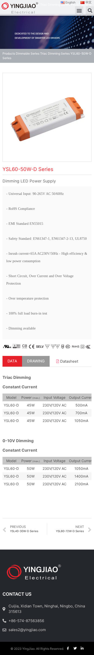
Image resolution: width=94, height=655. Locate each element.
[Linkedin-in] (82, 648)
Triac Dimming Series (55, 53)
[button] (79, 10)
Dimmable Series (27, 53)
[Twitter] (75, 648)
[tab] (12, 361)
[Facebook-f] (68, 648)
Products (9, 53)
